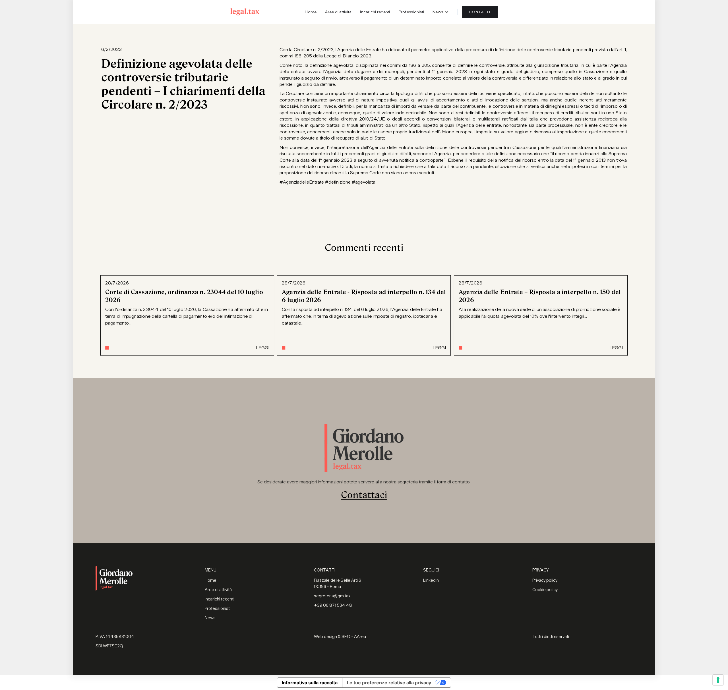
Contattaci (364, 495)
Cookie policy (545, 590)
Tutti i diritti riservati (550, 636)
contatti (480, 12)
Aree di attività (338, 11)
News (210, 618)
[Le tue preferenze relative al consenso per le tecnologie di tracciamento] (718, 680)
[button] (441, 12)
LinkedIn (431, 580)
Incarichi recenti (375, 11)
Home (311, 11)
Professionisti (411, 11)
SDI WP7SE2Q (109, 646)
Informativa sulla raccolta (310, 682)
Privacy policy (544, 580)
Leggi (262, 348)
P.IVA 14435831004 (115, 636)
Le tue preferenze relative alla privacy (389, 682)
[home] (244, 11)
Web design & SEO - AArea (340, 636)
